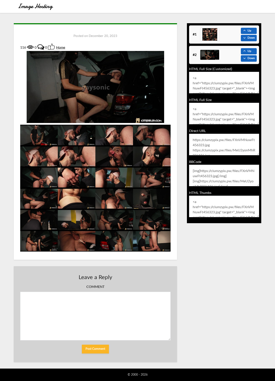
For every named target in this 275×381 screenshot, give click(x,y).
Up (249, 30)
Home (60, 47)
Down (251, 38)
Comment (95, 287)
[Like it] (51, 46)
